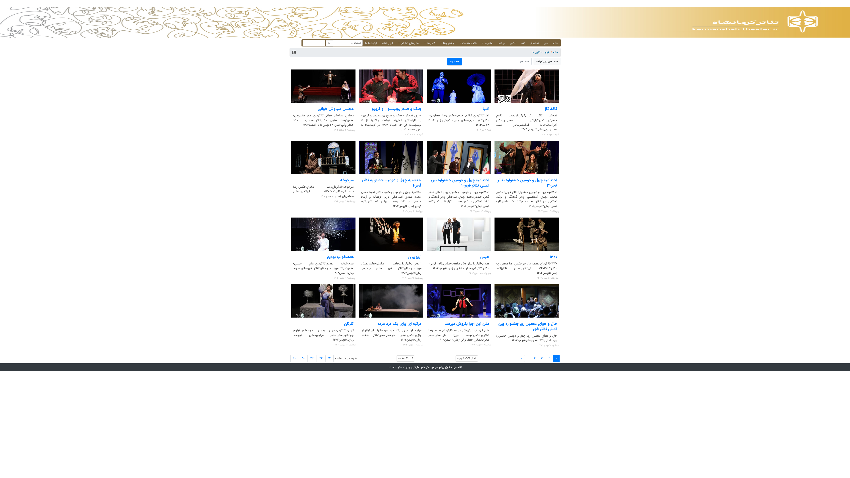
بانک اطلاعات (469, 43)
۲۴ (321, 358)
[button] (294, 52)
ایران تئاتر (387, 43)
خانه (555, 43)
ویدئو (501, 43)
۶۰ (294, 358)
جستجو (454, 61)
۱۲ (329, 358)
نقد (523, 43)
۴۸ (303, 358)
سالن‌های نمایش (410, 43)
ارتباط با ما (371, 43)
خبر (546, 43)
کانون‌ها (431, 43)
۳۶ (312, 358)
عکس (513, 43)
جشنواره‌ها (448, 43)
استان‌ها (489, 43)
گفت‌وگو (534, 43)
